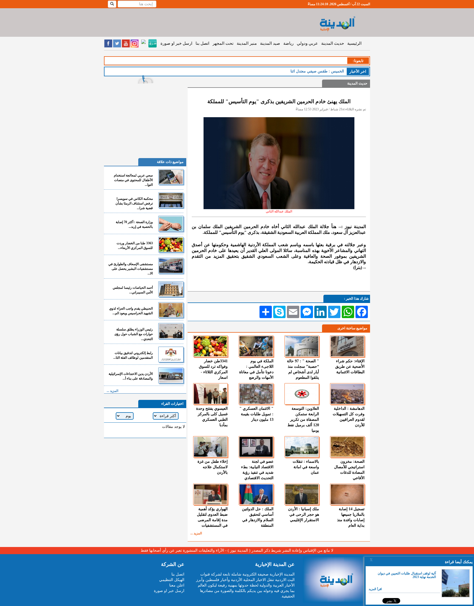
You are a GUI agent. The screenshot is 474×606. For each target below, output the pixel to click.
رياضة (288, 43)
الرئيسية (354, 43)
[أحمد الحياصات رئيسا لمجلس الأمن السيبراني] (171, 289)
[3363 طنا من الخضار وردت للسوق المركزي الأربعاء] (171, 244)
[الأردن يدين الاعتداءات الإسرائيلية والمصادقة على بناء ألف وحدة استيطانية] (171, 375)
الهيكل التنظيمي (171, 580)
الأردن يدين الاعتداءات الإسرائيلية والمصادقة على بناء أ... (131, 376)
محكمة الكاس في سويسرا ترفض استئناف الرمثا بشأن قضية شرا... (134, 203)
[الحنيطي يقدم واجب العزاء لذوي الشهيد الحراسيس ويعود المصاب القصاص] (171, 310)
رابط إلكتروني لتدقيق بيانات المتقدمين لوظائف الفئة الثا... (133, 355)
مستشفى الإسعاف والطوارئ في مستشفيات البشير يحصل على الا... (130, 268)
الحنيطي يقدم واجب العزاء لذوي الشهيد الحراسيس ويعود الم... (131, 311)
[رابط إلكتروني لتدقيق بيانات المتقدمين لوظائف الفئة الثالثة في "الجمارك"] (171, 354)
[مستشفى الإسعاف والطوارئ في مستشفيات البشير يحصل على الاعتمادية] (171, 265)
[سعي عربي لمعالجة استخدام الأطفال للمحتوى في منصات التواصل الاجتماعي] (171, 177)
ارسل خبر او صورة (176, 43)
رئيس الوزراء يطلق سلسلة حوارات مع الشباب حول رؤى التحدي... (133, 334)
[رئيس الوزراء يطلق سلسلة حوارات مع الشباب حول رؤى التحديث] (171, 331)
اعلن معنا (176, 585)
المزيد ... (196, 533)
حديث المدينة (332, 43)
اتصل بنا (202, 43)
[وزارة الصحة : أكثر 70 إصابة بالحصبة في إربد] (171, 223)
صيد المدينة (270, 43)
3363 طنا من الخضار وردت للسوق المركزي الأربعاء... (135, 245)
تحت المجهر (223, 43)
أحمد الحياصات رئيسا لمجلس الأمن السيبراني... (133, 290)
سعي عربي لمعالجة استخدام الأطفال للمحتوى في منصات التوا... (133, 180)
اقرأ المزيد (375, 589)
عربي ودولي (307, 43)
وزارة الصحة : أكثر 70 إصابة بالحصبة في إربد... (134, 224)
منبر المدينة (247, 43)
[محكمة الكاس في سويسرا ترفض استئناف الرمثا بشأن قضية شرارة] (171, 200)
